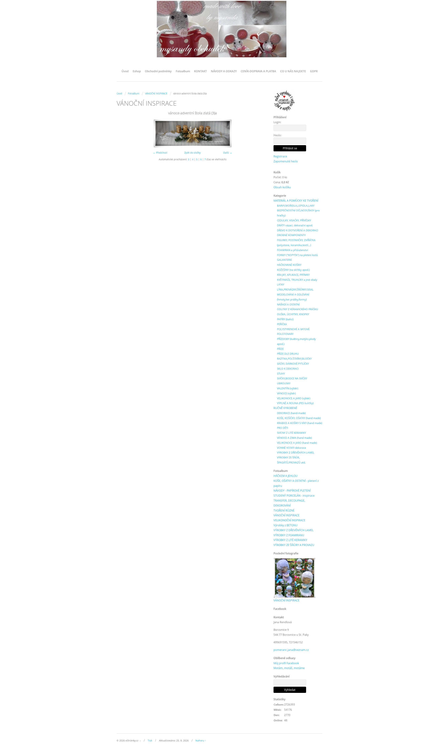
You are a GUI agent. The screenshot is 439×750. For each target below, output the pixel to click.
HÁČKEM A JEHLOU (286, 476)
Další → (227, 152)
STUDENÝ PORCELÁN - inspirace (294, 495)
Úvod (125, 71)
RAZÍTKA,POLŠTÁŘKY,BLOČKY (294, 358)
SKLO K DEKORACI (288, 368)
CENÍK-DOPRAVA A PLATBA (258, 71)
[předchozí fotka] (122, 133)
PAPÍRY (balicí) (285, 319)
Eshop (137, 71)
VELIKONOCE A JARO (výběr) (293, 398)
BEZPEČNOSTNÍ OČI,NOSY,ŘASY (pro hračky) (298, 213)
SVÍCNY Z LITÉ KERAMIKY (291, 432)
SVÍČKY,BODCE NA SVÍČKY (292, 378)
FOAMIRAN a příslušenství (292, 250)
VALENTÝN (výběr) (287, 388)
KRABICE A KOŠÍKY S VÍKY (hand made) (299, 423)
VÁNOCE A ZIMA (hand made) (294, 437)
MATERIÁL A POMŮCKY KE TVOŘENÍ (296, 200)
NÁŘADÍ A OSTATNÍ (288, 304)
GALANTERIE (284, 259)
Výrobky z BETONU (286, 525)
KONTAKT (200, 71)
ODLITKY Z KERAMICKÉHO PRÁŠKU (297, 309)
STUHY (281, 373)
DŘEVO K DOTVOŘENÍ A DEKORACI (297, 230)
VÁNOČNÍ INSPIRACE (156, 93)
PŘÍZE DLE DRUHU (288, 353)
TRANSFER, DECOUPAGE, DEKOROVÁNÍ (289, 503)
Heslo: (278, 135)
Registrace (280, 156)
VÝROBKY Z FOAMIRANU (289, 535)
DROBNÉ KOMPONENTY (291, 235)
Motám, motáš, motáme (289, 668)
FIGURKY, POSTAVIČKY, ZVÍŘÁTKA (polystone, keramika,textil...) (296, 242)
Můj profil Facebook (286, 663)
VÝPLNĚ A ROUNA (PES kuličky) (295, 403)
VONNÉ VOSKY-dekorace (291, 447)
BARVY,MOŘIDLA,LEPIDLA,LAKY (295, 205)
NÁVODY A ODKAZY (224, 71)
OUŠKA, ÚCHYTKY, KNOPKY (293, 314)
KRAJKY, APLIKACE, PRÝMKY (293, 274)
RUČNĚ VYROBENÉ (285, 408)
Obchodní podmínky (158, 71)
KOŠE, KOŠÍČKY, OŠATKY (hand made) (299, 418)
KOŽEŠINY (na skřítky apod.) (293, 269)
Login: (277, 122)
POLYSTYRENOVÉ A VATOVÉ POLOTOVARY (293, 331)
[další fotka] (263, 133)
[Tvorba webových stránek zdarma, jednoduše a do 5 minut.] (140, 741)
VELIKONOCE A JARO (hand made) (297, 442)
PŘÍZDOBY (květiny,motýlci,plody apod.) (296, 341)
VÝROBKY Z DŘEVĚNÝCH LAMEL (295, 452)
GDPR (314, 71)
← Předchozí (160, 152)
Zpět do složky (192, 152)
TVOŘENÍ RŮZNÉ (284, 510)
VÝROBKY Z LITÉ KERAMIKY (290, 540)
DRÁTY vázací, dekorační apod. (295, 225)
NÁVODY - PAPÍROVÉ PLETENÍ (292, 490)
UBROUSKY (283, 383)
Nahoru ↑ (200, 740)
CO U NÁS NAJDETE (293, 71)
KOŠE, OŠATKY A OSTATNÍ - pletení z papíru (296, 483)
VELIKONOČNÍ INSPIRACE (289, 520)
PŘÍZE (280, 349)
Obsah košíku (282, 187)
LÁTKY (280, 284)
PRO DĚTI (282, 427)
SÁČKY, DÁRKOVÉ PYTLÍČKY (293, 363)
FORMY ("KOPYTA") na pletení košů (297, 255)
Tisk (150, 740)
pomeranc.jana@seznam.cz (291, 650)
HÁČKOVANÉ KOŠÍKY (289, 264)
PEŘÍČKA (282, 324)
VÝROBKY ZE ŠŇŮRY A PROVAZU (294, 545)
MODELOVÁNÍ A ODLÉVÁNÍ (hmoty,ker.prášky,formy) (293, 297)
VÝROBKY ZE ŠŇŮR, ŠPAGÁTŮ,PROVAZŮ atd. (291, 460)
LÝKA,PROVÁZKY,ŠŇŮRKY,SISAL (295, 289)
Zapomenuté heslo (286, 161)
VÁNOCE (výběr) (286, 393)
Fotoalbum (183, 71)
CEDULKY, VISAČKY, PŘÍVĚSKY (294, 220)
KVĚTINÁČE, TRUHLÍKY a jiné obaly (297, 279)
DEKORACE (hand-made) (291, 413)
